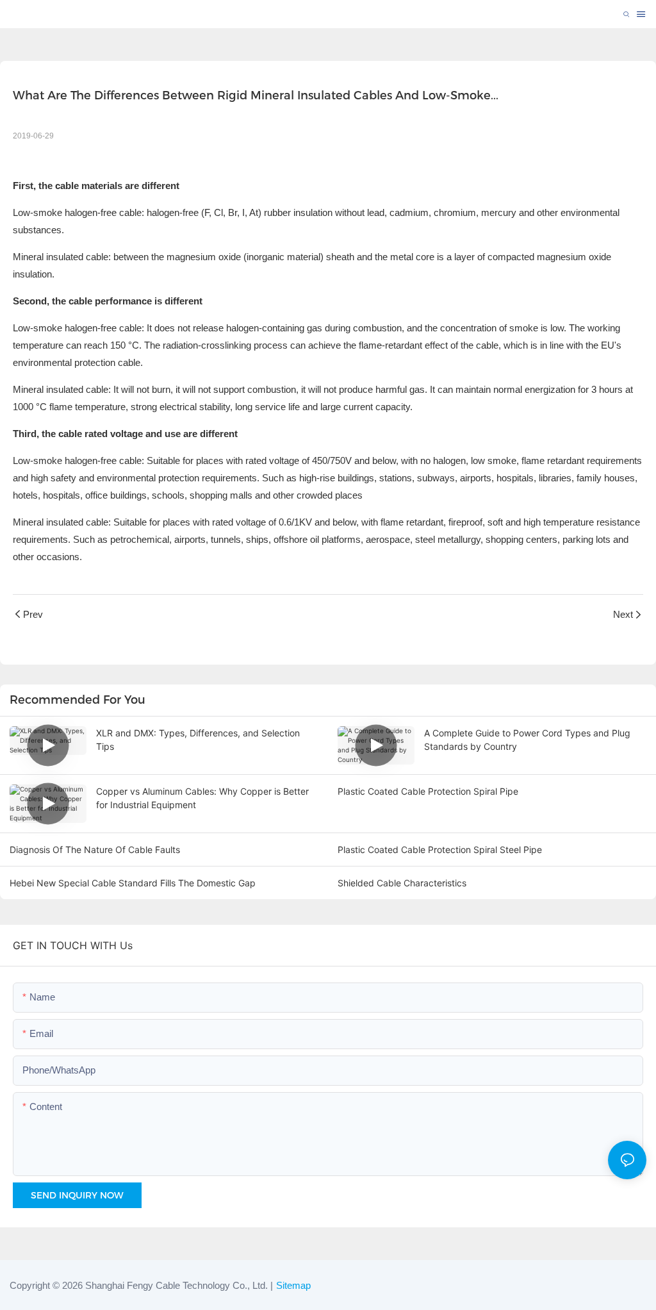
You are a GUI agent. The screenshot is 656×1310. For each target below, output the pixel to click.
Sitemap (293, 1285)
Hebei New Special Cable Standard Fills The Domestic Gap (133, 882)
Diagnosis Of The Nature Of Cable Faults (95, 849)
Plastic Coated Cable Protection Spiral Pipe (428, 791)
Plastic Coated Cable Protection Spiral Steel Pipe (440, 849)
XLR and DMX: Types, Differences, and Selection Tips (198, 739)
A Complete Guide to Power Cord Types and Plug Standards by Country (527, 739)
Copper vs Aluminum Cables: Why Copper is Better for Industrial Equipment (202, 798)
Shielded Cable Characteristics (402, 882)
